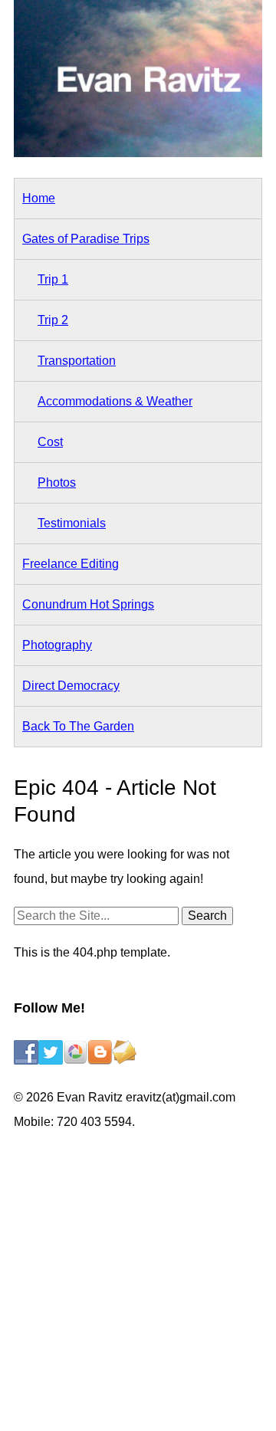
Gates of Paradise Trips (86, 238)
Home (38, 198)
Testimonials (72, 523)
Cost (50, 441)
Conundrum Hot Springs (88, 604)
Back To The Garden (78, 726)
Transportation (77, 360)
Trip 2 (53, 320)
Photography (57, 644)
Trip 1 (53, 279)
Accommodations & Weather (115, 401)
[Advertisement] (138, 1285)
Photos (57, 482)
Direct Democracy (71, 685)
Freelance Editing (70, 563)
